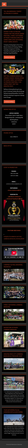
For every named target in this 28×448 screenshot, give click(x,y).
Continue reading (9, 57)
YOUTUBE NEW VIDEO (14, 230)
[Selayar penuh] (22, 257)
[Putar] (5, 257)
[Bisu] (20, 257)
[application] (14, 253)
